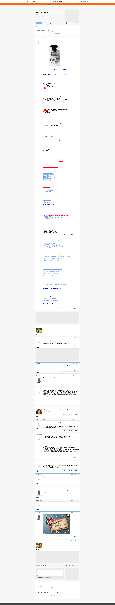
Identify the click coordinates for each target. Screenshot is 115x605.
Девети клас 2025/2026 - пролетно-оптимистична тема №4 (57, 593)
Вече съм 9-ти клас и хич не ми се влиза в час (50, 298)
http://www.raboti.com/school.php (48, 195)
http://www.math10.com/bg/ (47, 216)
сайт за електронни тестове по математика (50, 220)
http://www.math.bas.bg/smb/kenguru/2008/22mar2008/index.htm (53, 217)
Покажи (57, 33)
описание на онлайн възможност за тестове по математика (52, 219)
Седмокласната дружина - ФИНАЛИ (48, 275)
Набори (55, 587)
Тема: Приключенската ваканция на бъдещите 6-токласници (53, 246)
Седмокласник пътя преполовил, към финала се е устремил (52, 269)
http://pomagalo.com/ (46, 193)
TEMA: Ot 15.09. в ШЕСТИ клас (48, 247)
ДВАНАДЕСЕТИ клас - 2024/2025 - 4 (57, 585)
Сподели (64, 308)
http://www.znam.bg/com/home (48, 190)
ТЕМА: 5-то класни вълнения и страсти (50, 243)
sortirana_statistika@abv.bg (51, 208)
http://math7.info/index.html (47, 200)
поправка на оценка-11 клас (42, 584)
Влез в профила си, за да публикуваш (44, 577)
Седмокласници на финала (47, 264)
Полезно (70, 308)
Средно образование (41, 586)
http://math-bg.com (46, 201)
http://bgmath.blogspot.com (47, 202)
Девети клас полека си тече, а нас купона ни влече (51, 300)
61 (72, 565)
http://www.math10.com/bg (47, 191)
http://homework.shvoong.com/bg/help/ (49, 199)
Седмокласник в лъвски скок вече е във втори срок (51, 260)
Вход (86, 1)
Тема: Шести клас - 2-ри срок (48, 248)
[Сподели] (50, 23)
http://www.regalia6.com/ (46, 218)
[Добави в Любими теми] (48, 23)
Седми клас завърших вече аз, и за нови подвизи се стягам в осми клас (54, 284)
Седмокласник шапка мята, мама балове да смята (51, 273)
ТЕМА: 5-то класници (47, 242)
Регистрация (80, 1)
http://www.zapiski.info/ (46, 192)
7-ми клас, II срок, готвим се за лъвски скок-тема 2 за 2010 (52, 258)
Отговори (39, 23)
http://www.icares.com (47, 451)
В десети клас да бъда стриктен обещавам (50, 304)
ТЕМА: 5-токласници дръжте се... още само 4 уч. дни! (52, 245)
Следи (45, 23)
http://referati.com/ (46, 194)
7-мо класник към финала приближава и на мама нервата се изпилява (54, 262)
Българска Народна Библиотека (48, 189)
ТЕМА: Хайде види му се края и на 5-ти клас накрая (52, 244)
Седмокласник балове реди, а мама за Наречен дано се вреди (53, 277)
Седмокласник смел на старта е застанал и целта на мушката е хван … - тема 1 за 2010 (56, 256)
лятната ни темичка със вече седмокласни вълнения (51, 254)
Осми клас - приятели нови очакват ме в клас (50, 290)
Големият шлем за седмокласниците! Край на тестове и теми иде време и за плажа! (56, 282)
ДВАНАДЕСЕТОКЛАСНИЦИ (45, 13)
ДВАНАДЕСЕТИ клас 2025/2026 (42, 592)
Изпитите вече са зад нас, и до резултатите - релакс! (51, 271)
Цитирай (76, 308)
